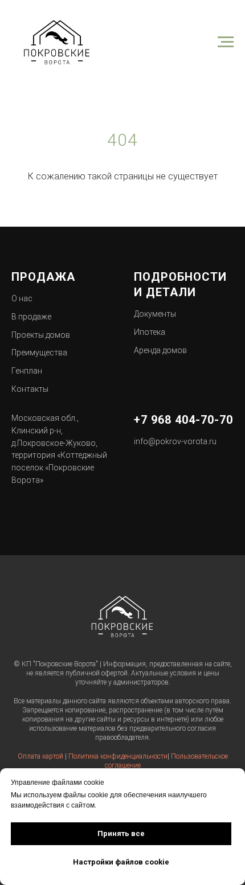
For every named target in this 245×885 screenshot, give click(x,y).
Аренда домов (160, 350)
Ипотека (149, 332)
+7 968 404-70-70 (183, 420)
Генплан (26, 370)
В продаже (31, 316)
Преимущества (39, 352)
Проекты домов (40, 334)
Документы (155, 313)
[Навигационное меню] (226, 42)
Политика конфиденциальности (118, 756)
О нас (21, 298)
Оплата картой (40, 756)
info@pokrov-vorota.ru (175, 441)
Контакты (29, 389)
